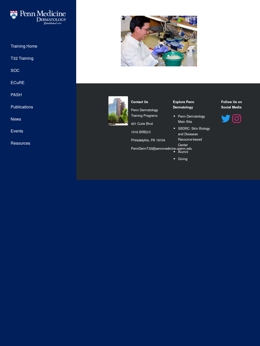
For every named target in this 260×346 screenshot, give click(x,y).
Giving (182, 158)
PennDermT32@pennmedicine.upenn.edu (161, 148)
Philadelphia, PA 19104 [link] (148, 140)
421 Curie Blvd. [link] (142, 123)
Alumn (182, 151)
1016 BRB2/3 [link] (141, 131)
